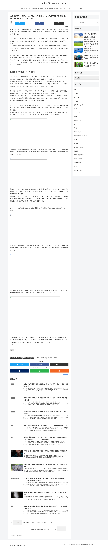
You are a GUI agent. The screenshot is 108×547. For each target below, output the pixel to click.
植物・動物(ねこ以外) (81, 135)
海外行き (77, 139)
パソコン (77, 112)
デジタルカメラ (79, 105)
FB (75, 89)
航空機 (76, 151)
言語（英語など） (79, 155)
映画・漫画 (77, 131)
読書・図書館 (27, 357)
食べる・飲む (78, 170)
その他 (76, 101)
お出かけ (13, 357)
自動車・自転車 (79, 147)
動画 (75, 116)
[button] (59, 23)
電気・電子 (77, 162)
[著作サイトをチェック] (19, 371)
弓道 (75, 128)
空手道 (76, 143)
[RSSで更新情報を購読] (59, 371)
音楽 (33, 357)
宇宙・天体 (20, 357)
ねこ (75, 108)
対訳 (75, 124)
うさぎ (76, 93)
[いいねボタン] (12, 350)
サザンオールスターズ (41, 357)
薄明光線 (50, 357)
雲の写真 (55, 357)
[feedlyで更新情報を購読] (39, 371)
